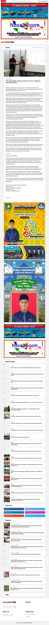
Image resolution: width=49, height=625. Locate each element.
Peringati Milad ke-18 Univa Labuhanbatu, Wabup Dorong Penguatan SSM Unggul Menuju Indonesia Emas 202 (27, 547)
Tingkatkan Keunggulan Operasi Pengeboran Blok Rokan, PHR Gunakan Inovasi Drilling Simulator (26, 486)
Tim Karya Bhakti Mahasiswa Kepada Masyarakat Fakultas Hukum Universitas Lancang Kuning (25, 500)
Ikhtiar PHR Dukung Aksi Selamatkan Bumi (20, 437)
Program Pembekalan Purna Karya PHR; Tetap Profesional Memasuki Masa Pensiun (27, 375)
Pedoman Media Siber (31, 614)
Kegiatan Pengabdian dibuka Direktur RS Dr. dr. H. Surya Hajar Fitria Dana (27, 402)
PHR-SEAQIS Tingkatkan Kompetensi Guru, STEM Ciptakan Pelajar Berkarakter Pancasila (25, 409)
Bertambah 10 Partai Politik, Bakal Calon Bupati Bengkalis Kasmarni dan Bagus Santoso (26, 465)
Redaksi (28, 616)
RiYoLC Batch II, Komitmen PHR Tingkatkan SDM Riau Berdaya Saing (26, 367)
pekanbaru (8, 197)
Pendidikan (13, 545)
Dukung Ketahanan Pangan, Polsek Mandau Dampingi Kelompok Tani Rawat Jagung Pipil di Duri (26, 589)
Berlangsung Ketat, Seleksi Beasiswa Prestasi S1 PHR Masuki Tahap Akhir (27, 492)
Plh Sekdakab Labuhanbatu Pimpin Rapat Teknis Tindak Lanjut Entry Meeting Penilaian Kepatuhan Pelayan (27, 533)
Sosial (12, 559)
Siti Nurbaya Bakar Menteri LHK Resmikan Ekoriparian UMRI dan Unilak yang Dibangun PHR (27, 388)
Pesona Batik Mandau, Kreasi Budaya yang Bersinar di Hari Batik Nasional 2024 (27, 382)
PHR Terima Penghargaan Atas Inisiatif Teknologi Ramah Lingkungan (26, 451)
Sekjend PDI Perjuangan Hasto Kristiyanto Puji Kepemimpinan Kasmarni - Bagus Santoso (27, 479)
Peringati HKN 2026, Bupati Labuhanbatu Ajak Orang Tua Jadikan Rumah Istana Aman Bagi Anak (26, 582)
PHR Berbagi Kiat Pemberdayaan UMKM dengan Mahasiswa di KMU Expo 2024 (27, 472)
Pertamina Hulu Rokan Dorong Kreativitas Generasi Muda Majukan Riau (26, 423)
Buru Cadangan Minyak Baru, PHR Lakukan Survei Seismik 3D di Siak (26, 416)
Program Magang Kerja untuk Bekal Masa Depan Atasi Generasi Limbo (26, 458)
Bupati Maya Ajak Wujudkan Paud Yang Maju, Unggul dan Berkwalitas (26, 554)
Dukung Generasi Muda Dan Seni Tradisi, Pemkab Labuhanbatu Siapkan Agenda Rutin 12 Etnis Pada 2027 (26, 561)
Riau (11, 614)
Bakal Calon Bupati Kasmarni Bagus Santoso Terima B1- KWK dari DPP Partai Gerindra (26, 444)
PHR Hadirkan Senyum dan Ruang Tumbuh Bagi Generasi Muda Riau (25, 575)
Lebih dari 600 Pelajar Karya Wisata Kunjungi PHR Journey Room (25, 395)
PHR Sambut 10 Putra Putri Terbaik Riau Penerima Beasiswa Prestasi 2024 (27, 430)
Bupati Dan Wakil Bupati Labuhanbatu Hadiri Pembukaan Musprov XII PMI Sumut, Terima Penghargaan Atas (27, 568)
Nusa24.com (20, 622)
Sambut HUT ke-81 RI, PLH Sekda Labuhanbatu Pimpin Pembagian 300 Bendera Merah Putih (26, 540)
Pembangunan (13, 524)
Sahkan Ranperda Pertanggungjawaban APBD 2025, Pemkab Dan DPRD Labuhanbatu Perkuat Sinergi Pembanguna (26, 526)
